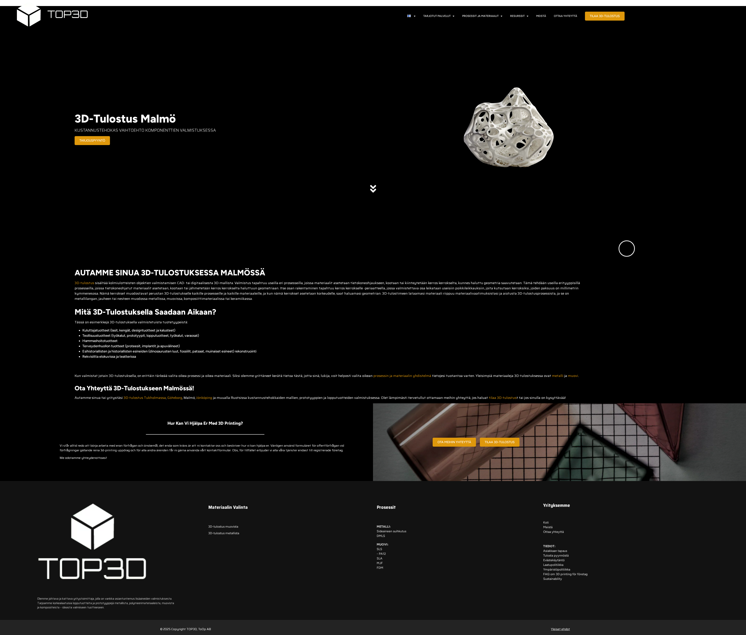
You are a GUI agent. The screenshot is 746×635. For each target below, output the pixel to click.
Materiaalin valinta (228, 507)
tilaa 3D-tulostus (503, 397)
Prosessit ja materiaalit (480, 16)
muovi (573, 375)
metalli (557, 375)
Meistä (541, 16)
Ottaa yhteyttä (565, 16)
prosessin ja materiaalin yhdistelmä (402, 375)
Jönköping (204, 397)
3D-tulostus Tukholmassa (145, 397)
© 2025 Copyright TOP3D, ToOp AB (185, 629)
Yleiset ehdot (560, 629)
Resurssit (517, 16)
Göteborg (174, 397)
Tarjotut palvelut (437, 16)
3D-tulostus (84, 283)
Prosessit (386, 507)
